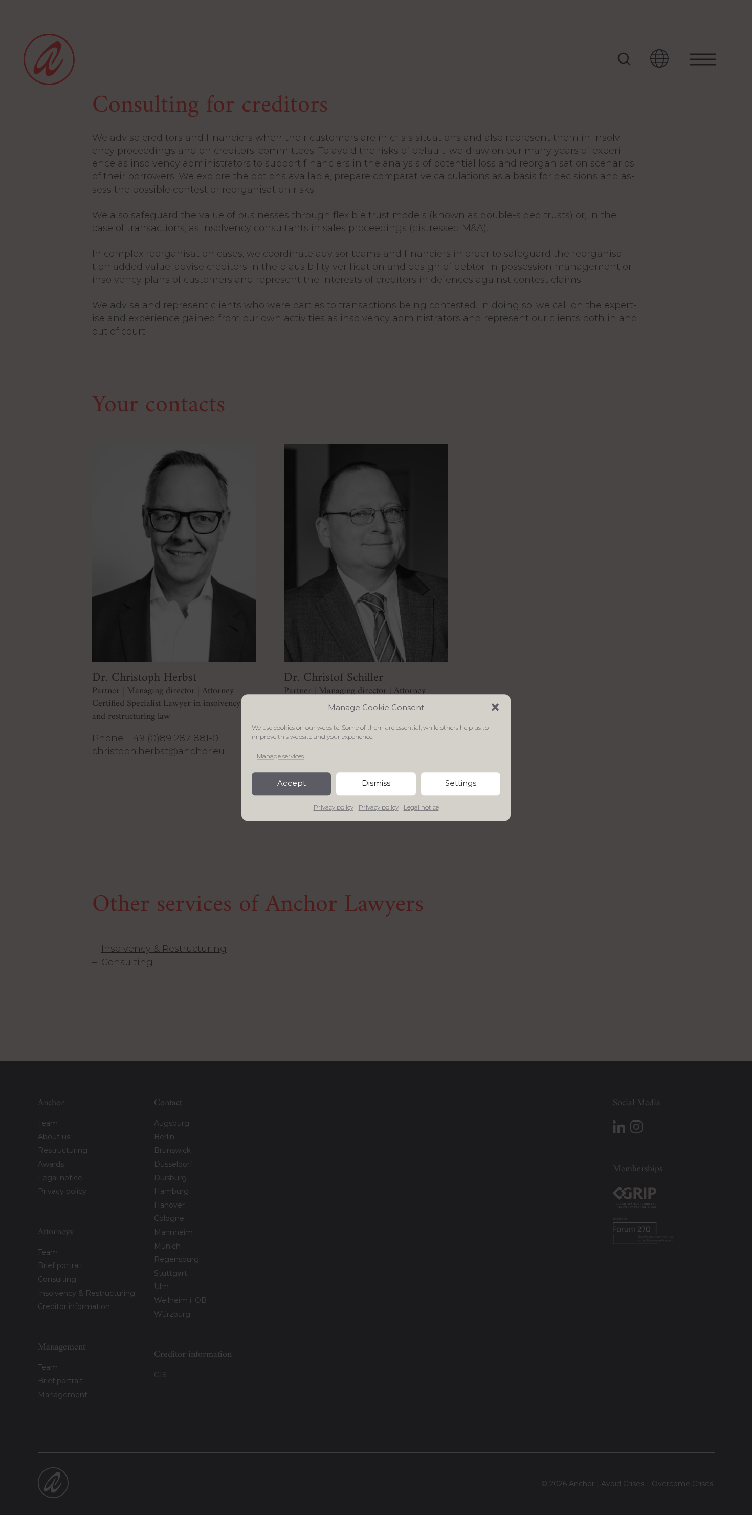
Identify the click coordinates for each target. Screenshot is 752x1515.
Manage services (280, 756)
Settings (460, 783)
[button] (495, 707)
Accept (291, 783)
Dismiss (376, 783)
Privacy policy (333, 807)
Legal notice (421, 807)
